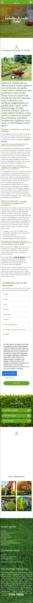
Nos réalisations (6, 537)
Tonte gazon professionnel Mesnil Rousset (14, 572)
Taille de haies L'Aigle (19, 576)
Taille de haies (8, 421)
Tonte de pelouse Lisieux (19, 583)
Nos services (5, 535)
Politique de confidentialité (10, 543)
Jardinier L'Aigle (18, 580)
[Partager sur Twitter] (6, 8)
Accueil (3, 531)
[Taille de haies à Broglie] (8, 488)
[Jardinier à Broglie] (24, 488)
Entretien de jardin (10, 410)
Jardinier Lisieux (5, 593)
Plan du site (5, 545)
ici (22, 368)
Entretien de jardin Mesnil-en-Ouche (17, 578)
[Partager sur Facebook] (3, 8)
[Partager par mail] (9, 8)
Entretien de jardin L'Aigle (15, 589)
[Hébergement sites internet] (16, 597)
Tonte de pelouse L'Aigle (19, 593)
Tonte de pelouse (9, 415)
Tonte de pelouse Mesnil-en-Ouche (20, 582)
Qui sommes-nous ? (8, 533)
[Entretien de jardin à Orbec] (16, 68)
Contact (4, 539)
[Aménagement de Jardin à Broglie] (8, 503)
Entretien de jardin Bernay (22, 591)
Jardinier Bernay (6, 583)
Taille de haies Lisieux (12, 587)
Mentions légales (7, 541)
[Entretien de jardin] (24, 503)
